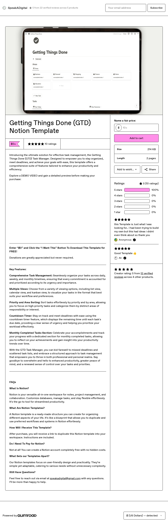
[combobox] (127, 169)
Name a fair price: (125, 120)
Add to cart (136, 138)
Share (152, 169)
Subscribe (156, 7)
